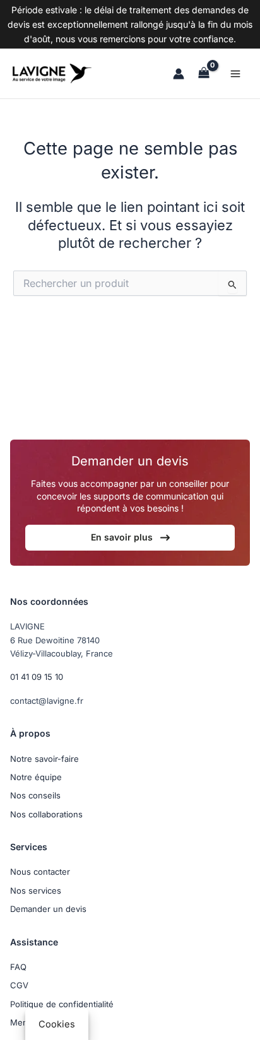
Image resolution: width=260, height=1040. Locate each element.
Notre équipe (36, 777)
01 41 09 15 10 (36, 677)
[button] (130, 538)
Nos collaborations (46, 814)
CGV (19, 985)
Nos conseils (35, 795)
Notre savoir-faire (44, 759)
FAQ (18, 967)
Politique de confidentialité (62, 1004)
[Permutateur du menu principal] (235, 74)
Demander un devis (48, 909)
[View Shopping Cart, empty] (204, 73)
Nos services (35, 890)
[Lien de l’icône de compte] (178, 73)
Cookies (56, 1024)
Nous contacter (40, 872)
